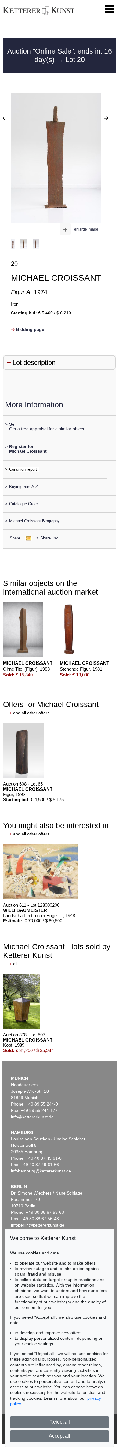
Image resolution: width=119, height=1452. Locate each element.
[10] (106, 118)
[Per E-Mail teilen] (26, 538)
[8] (5, 118)
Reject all (59, 1421)
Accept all (59, 1436)
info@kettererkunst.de (32, 1116)
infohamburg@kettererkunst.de (41, 1171)
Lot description (34, 362)
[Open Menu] (109, 9)
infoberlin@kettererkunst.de (37, 1225)
